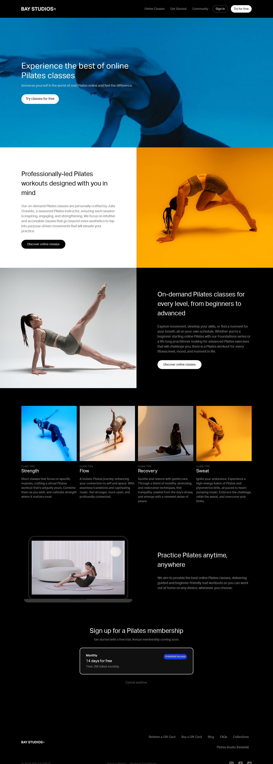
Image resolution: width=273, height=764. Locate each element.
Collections (241, 736)
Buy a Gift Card (191, 736)
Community (200, 8)
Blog (211, 736)
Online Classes (154, 8)
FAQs (223, 736)
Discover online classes (43, 244)
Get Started (178, 8)
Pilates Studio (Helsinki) (233, 747)
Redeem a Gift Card (162, 736)
